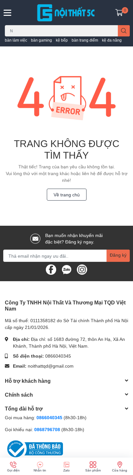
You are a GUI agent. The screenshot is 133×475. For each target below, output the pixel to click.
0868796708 (47, 429)
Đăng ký (118, 255)
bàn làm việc (16, 40)
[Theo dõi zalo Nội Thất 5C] (66, 269)
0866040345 (58, 356)
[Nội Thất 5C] (66, 12)
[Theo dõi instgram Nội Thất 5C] (82, 269)
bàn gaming (41, 40)
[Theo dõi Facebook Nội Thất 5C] (51, 269)
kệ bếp (62, 40)
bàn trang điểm (85, 40)
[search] (124, 30)
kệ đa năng (112, 40)
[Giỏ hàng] (119, 12)
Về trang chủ (67, 194)
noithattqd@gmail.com (51, 366)
